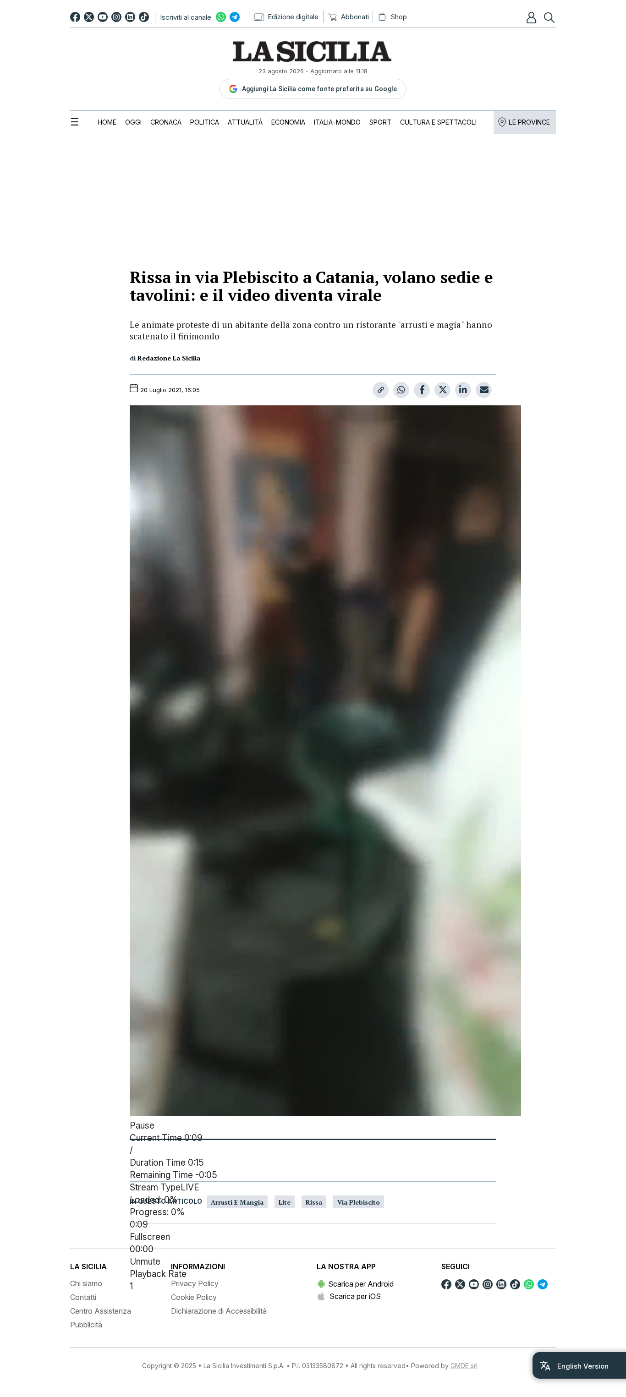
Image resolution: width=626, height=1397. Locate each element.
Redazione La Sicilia (168, 358)
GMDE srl (464, 1366)
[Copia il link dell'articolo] (381, 390)
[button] (532, 17)
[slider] (313, 1212)
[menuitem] (107, 122)
